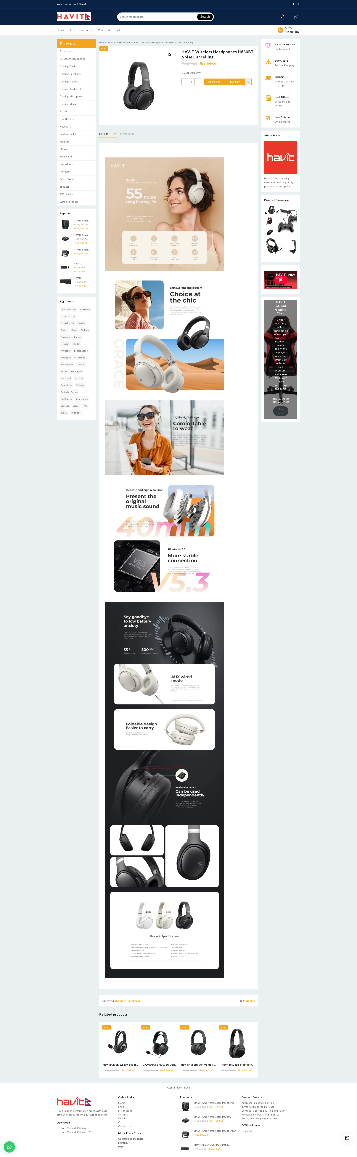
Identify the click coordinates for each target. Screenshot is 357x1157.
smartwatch (82, 399)
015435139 (292, 31)
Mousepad (66, 156)
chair (72, 316)
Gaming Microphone (71, 96)
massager (66, 357)
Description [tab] (108, 134)
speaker (65, 406)
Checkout (124, 1118)
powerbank (66, 385)
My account (125, 1110)
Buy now (234, 81)
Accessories (67, 51)
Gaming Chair (68, 66)
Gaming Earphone (70, 73)
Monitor (64, 141)
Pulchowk (247, 1130)
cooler (64, 330)
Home (102, 42)
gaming (78, 337)
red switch (66, 399)
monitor (81, 364)
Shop (121, 1106)
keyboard (66, 351)
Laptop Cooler (68, 134)
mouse (64, 371)
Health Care (67, 119)
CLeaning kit (67, 323)
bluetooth (85, 309)
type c (64, 412)
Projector (65, 171)
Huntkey (123, 1142)
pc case (79, 378)
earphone (65, 337)
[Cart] (296, 17)
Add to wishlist (248, 82)
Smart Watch (67, 179)
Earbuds (85, 330)
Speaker (64, 186)
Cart (121, 1122)
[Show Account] (283, 17)
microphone (67, 364)
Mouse (64, 149)
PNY (121, 1146)
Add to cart (214, 81)
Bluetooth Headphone (72, 58)
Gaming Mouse (68, 104)
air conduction (68, 309)
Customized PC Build (130, 1138)
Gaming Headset (70, 81)
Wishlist (123, 1114)
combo (81, 323)
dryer (74, 330)
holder (76, 344)
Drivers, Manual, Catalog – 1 (74, 1128)
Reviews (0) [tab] (128, 134)
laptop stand (81, 351)
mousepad (76, 371)
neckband (66, 378)
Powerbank (66, 164)
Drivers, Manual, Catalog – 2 (74, 1132)
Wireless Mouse (69, 201)
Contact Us (124, 1126)
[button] (169, 55)
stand (76, 406)
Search (205, 16)
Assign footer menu (178, 1087)
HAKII (63, 111)
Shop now (281, 411)
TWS (84, 406)
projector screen (69, 392)
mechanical (80, 357)
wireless (76, 412)
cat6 (63, 316)
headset (65, 344)
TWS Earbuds (68, 194)
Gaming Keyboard (70, 88)
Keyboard (65, 126)
